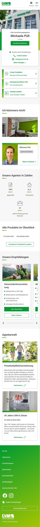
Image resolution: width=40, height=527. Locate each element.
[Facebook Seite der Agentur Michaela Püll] (5, 495)
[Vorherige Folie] (3, 323)
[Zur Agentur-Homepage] (6, 4)
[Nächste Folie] (37, 323)
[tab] (8, 236)
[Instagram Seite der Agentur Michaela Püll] (11, 495)
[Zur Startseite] (20, 516)
